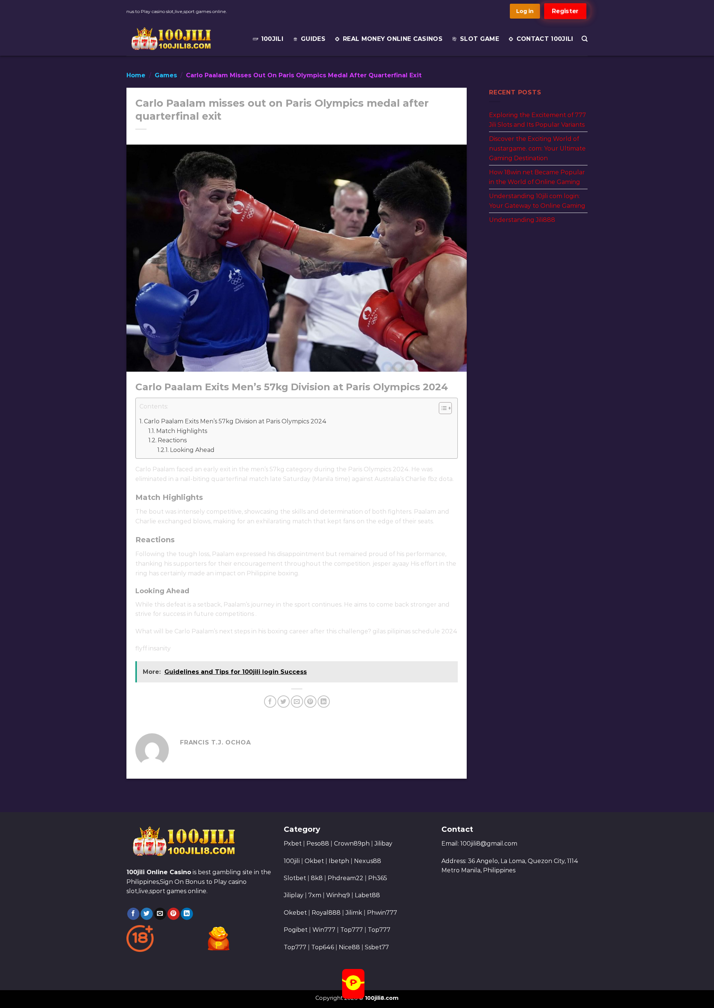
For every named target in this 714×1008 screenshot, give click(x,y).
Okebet (296, 912)
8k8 (317, 878)
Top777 (351, 929)
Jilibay (383, 843)
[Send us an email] (160, 914)
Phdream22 (345, 878)
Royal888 (326, 912)
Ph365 (377, 878)
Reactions (172, 440)
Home (135, 75)
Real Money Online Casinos (393, 38)
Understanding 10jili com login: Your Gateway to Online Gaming (537, 201)
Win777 (323, 929)
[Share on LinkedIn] (324, 701)
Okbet (314, 861)
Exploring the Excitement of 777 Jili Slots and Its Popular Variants (537, 120)
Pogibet (296, 929)
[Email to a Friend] (297, 701)
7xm (314, 895)
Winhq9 (338, 895)
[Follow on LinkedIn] (187, 914)
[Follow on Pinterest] (173, 914)
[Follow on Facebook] (133, 914)
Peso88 (317, 843)
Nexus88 (367, 861)
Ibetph (339, 861)
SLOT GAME (479, 38)
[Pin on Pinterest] (310, 701)
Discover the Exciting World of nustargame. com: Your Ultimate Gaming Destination (537, 148)
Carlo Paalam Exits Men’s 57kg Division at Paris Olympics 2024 (235, 421)
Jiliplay (293, 895)
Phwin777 (382, 912)
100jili (272, 38)
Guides (313, 38)
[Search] (585, 39)
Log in (525, 11)
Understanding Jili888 (522, 219)
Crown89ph (352, 843)
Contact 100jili (545, 38)
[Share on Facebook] (270, 701)
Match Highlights (181, 430)
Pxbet (293, 843)
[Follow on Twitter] (147, 914)
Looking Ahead (192, 449)
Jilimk (353, 912)
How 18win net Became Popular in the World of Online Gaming (537, 177)
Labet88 (367, 895)
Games (166, 75)
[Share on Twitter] (283, 701)
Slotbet (295, 878)
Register (565, 11)
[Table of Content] (445, 408)
